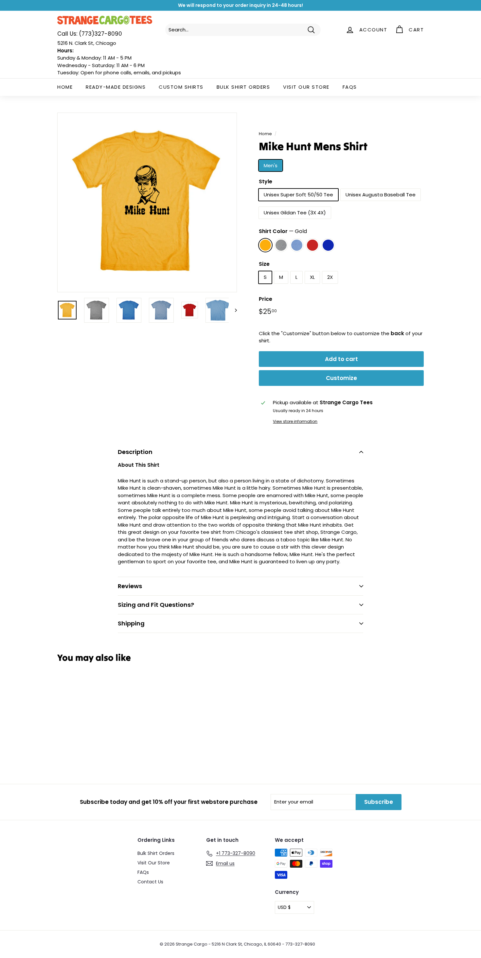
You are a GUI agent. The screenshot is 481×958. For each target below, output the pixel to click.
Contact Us (150, 881)
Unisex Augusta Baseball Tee (381, 194)
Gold (265, 245)
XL (312, 277)
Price (265, 299)
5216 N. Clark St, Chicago (86, 43)
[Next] (233, 310)
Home (65, 86)
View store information (295, 421)
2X (330, 277)
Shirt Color (283, 231)
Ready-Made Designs (116, 86)
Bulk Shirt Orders (243, 86)
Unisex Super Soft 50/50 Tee (298, 194)
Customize (341, 378)
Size (264, 264)
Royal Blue (328, 245)
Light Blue (296, 245)
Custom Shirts (181, 86)
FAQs (350, 86)
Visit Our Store (306, 86)
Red (312, 245)
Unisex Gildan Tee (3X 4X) (295, 212)
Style (265, 181)
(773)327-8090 (89, 34)
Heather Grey (281, 245)
